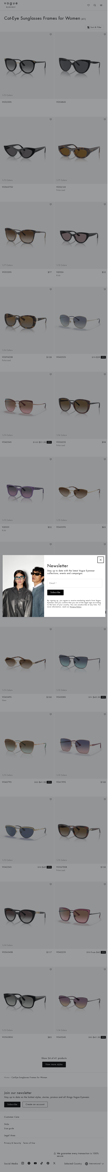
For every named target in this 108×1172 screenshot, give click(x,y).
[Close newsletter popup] (100, 559)
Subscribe (55, 592)
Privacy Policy (75, 607)
